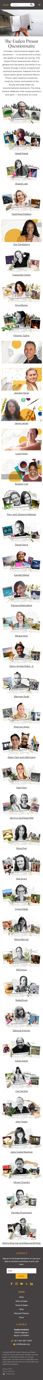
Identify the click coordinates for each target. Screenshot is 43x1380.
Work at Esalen (21, 1301)
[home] (5, 4)
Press (21, 1317)
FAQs (21, 1297)
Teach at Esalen (21, 1305)
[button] (39, 4)
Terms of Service (8, 1371)
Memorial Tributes (21, 1313)
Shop (21, 1309)
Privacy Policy (7, 1369)
